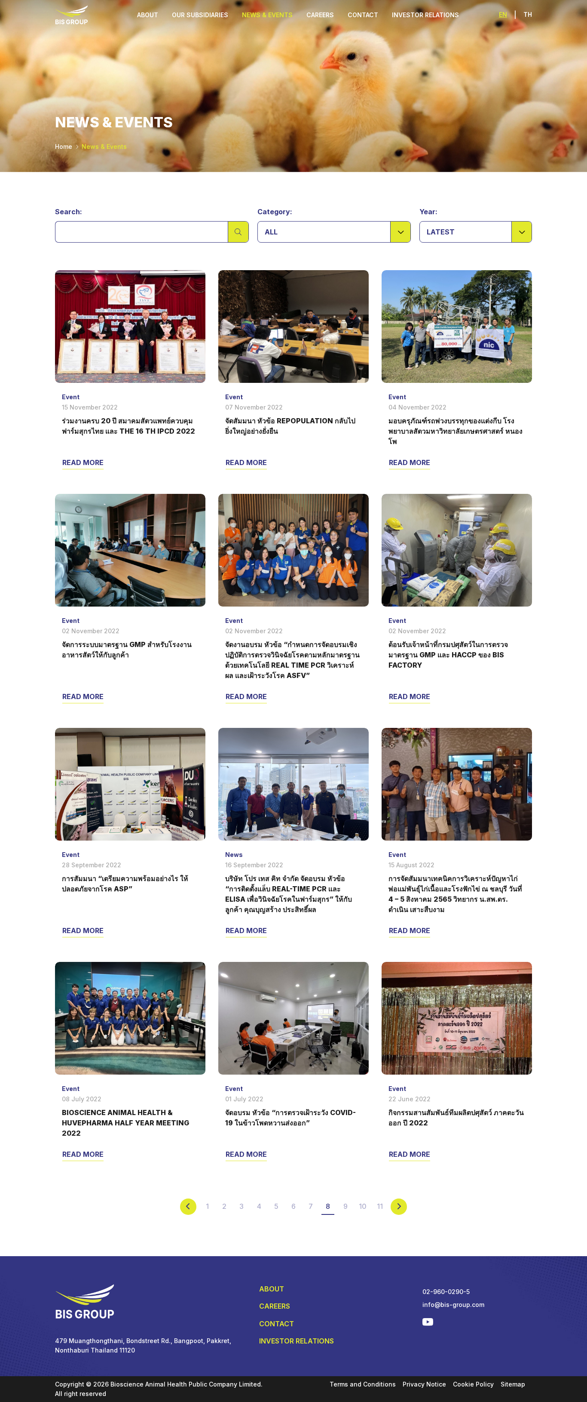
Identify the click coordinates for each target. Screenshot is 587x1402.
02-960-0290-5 (446, 1291)
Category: (274, 211)
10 (363, 1206)
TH (527, 14)
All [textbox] (271, 232)
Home (63, 146)
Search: (68, 211)
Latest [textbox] (441, 232)
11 (380, 1206)
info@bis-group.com (453, 1304)
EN (503, 14)
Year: (428, 211)
